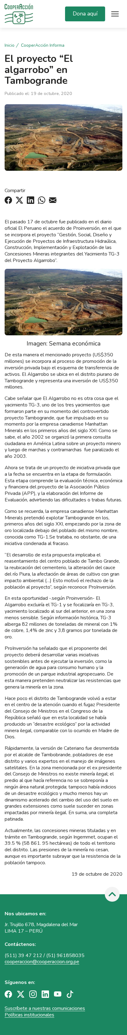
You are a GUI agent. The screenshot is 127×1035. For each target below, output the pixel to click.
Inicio (9, 45)
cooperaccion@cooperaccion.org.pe (42, 961)
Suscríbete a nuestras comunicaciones (45, 1008)
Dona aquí (85, 13)
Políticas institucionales (29, 1014)
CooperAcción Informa (42, 45)
